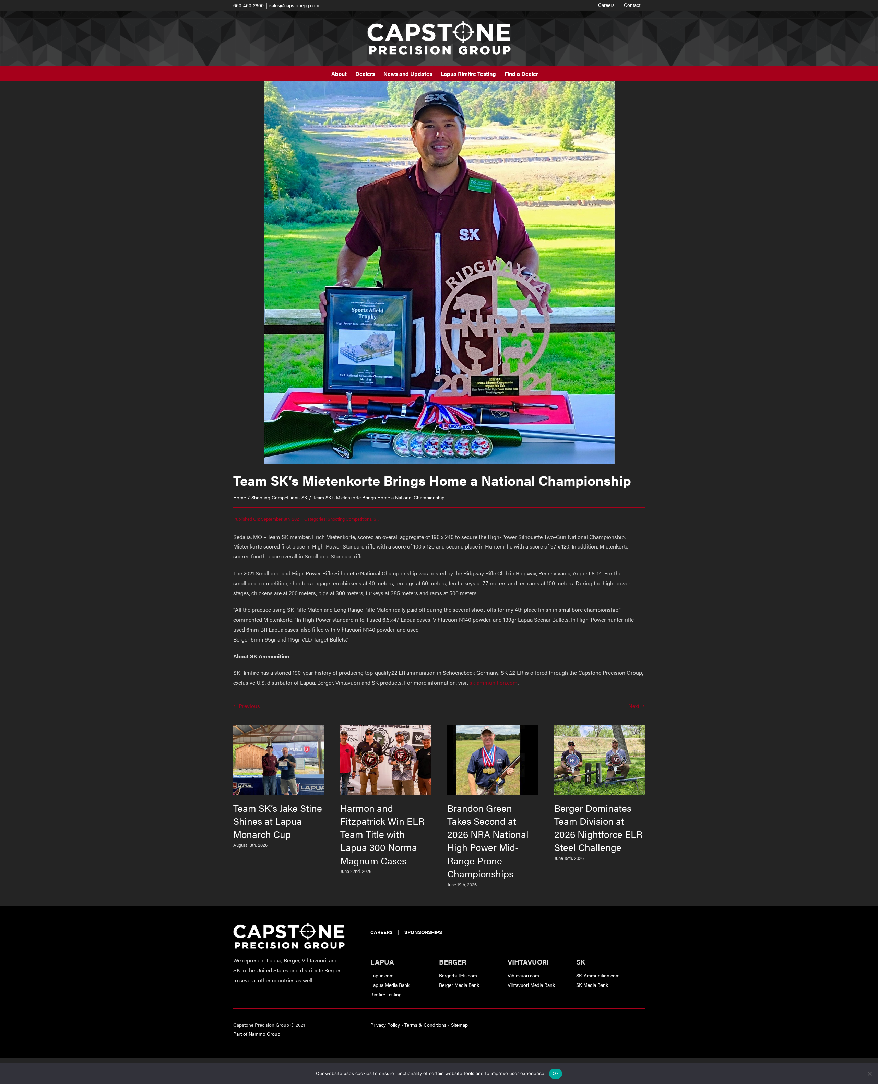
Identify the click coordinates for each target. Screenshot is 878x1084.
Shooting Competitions (349, 519)
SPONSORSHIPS (423, 932)
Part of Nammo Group (256, 1033)
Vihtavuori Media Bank (531, 984)
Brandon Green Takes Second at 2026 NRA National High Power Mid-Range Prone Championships (488, 840)
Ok (556, 1073)
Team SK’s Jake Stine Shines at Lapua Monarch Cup (277, 821)
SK (376, 519)
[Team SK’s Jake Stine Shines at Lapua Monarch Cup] (278, 729)
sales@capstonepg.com (294, 5)
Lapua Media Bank (390, 984)
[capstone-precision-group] (289, 926)
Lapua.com (382, 975)
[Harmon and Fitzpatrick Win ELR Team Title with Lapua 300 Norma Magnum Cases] (385, 729)
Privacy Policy (385, 1024)
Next (633, 706)
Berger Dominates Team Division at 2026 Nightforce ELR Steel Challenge (598, 827)
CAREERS (381, 932)
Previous (249, 706)
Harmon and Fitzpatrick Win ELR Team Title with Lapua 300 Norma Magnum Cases (382, 834)
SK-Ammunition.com (598, 975)
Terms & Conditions (425, 1024)
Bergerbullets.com (458, 975)
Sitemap (459, 1024)
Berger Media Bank (459, 984)
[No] (869, 1073)
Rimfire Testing (386, 994)
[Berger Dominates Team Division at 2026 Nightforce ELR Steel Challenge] (599, 729)
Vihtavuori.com (523, 975)
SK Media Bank (592, 984)
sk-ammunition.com (494, 683)
